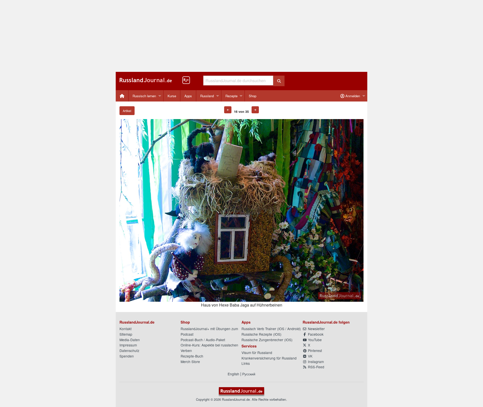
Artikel (127, 111)
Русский (248, 373)
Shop (252, 95)
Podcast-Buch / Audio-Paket (203, 339)
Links (246, 363)
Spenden (126, 356)
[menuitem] (122, 95)
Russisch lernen (144, 95)
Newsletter (316, 328)
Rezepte (231, 95)
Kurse (172, 95)
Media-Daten (129, 339)
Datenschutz (129, 350)
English (233, 373)
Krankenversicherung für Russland (269, 358)
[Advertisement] (241, 36)
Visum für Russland (257, 352)
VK (309, 356)
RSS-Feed (315, 366)
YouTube (314, 339)
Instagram (315, 361)
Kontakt (125, 328)
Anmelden (352, 95)
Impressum (128, 344)
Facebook (315, 334)
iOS (281, 328)
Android (293, 328)
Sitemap (125, 334)
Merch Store (190, 361)
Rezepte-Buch (192, 356)
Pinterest (314, 350)
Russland (207, 95)
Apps (188, 95)
